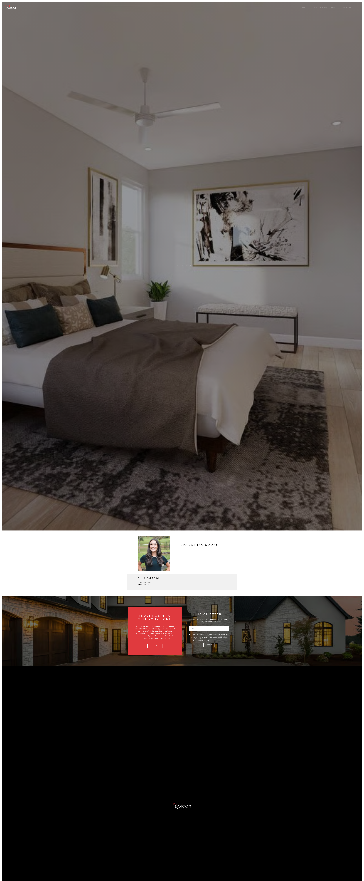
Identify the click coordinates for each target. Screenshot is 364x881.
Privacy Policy (206, 640)
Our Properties (320, 7)
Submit (209, 644)
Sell (304, 7)
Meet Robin (334, 7)
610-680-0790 (143, 584)
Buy (309, 7)
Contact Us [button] (154, 646)
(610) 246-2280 (347, 7)
